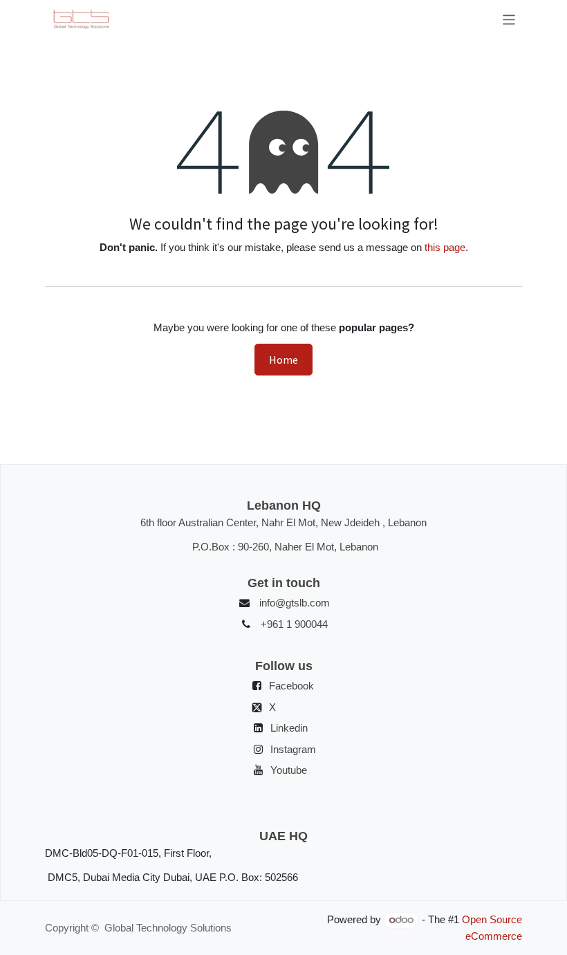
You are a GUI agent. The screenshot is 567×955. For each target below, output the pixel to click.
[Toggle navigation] (509, 19)
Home (283, 360)
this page (445, 247)
